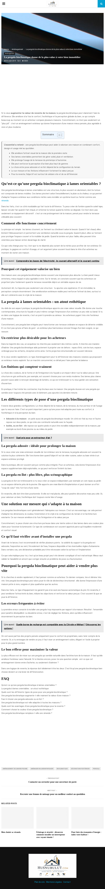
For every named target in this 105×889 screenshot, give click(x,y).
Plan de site (39, 882)
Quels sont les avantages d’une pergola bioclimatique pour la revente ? (33, 706)
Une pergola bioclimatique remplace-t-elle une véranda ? (26, 713)
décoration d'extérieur (80, 768)
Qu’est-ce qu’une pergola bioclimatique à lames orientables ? (28, 685)
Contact (67, 882)
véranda (4, 200)
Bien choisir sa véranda (11, 832)
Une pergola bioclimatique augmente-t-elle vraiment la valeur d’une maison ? (35, 695)
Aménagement (9, 53)
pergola (96, 768)
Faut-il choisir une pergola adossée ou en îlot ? (22, 699)
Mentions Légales (54, 882)
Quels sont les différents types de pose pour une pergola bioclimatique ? (34, 692)
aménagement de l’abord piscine (15, 768)
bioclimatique (62, 768)
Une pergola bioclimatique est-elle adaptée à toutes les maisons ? (31, 702)
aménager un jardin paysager (42, 768)
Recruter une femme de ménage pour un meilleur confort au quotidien (52, 794)
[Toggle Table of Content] (58, 135)
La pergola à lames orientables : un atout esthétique (25, 688)
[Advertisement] (52, 89)
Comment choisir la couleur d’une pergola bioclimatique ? (27, 709)
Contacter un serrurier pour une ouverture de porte (52, 782)
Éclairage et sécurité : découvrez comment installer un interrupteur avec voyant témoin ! (50, 834)
